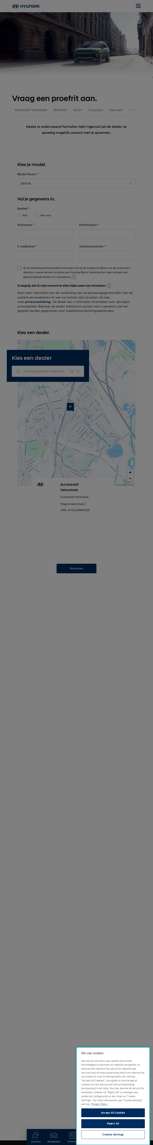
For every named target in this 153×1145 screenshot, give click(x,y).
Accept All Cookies (113, 1112)
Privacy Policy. (99, 1104)
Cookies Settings (113, 1134)
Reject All (113, 1123)
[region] (113, 1096)
